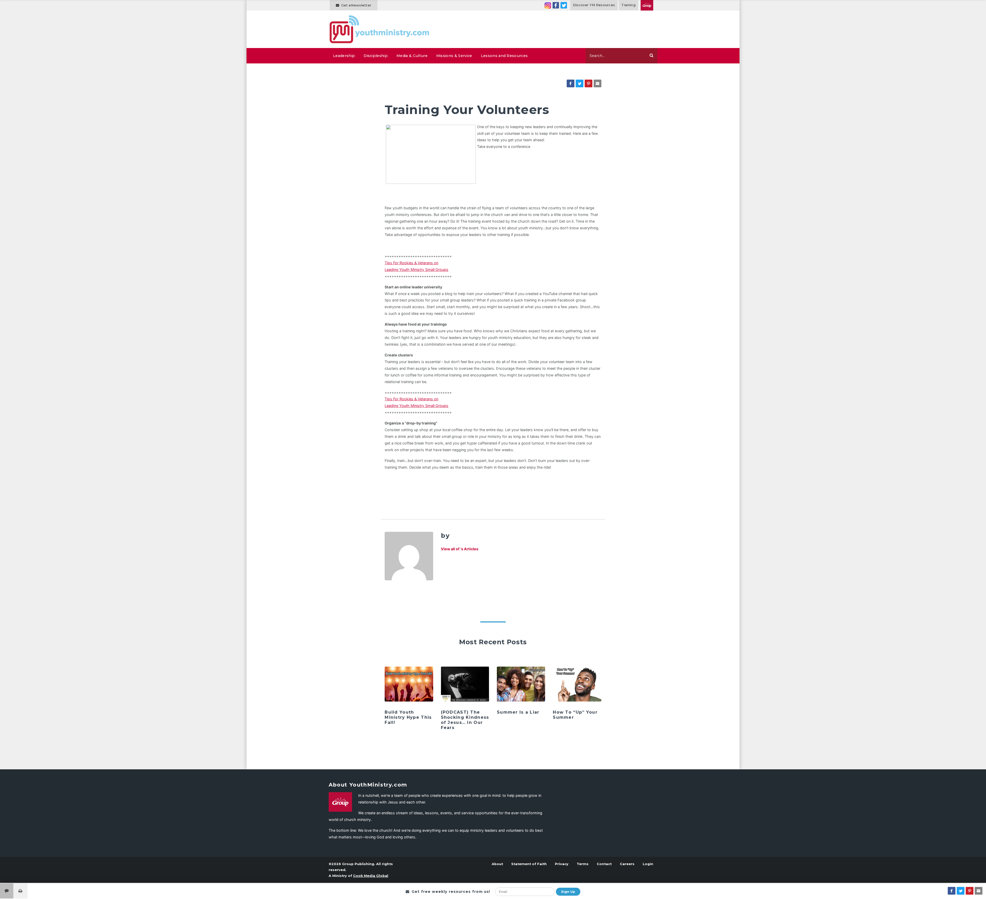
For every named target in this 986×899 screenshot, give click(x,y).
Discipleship (376, 55)
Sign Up (568, 892)
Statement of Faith (529, 864)
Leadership (344, 55)
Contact (604, 864)
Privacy (561, 864)
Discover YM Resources (594, 5)
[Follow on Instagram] (548, 5)
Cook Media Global (370, 876)
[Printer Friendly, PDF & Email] (20, 890)
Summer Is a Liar (518, 712)
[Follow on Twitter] (564, 5)
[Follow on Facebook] (556, 5)
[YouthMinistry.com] (379, 29)
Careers (627, 864)
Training (628, 5)
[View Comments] (6, 890)
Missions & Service (454, 55)
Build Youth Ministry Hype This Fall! (408, 717)
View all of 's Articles (459, 549)
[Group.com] (647, 5)
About (497, 864)
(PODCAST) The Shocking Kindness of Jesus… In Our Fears (465, 720)
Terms (583, 864)
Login (648, 864)
